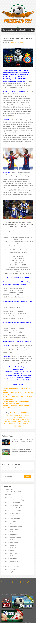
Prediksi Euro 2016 (10, 521)
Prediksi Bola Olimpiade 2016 (13, 505)
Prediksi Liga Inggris (10, 548)
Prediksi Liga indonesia (11, 545)
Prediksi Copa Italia (10, 516)
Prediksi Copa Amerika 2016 (12, 513)
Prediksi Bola (13, 42)
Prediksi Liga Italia (9, 550)
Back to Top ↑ (28, 622)
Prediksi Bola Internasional (12, 502)
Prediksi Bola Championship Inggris (14, 500)
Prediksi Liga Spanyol (10, 558)
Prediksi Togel (8, 572)
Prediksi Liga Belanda (10, 532)
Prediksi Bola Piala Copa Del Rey (14, 510)
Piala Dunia (7, 494)
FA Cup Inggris (8, 489)
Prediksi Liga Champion (11, 534)
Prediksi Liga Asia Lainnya (12, 529)
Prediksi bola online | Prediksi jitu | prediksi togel (15, 582)
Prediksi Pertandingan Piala (12, 564)
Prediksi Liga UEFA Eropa (12, 561)
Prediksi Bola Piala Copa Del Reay (14, 508)
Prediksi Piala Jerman (10, 569)
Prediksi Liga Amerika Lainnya (13, 526)
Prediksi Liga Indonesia (11, 542)
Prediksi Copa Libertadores (12, 518)
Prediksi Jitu (8, 524)
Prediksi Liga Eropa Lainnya (12, 537)
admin (22, 42)
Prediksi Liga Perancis (11, 556)
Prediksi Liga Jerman (10, 553)
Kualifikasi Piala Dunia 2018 (12, 492)
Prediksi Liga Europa (10, 540)
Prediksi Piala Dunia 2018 (11, 566)
